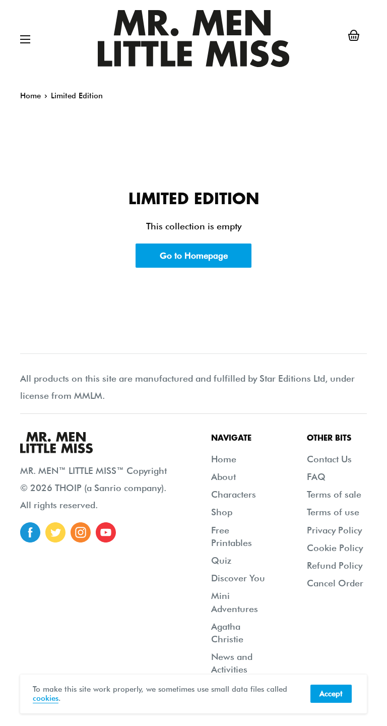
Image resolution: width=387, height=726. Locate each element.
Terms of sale (334, 494)
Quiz (221, 560)
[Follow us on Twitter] (55, 532)
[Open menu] (25, 39)
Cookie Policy (335, 547)
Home (30, 95)
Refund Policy (334, 565)
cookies (45, 698)
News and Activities (231, 663)
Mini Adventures (234, 602)
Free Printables (231, 536)
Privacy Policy (334, 530)
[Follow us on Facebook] (30, 532)
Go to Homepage (194, 256)
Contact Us (329, 459)
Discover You (238, 578)
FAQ (316, 476)
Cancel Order (335, 583)
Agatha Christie (227, 632)
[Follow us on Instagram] (81, 532)
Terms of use (333, 512)
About (223, 476)
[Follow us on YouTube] (106, 532)
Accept (331, 693)
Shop (221, 512)
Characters (233, 494)
